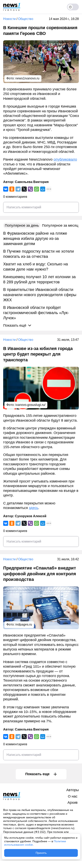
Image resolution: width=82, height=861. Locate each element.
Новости (9, 19)
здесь (33, 508)
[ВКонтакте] (5, 189)
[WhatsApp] (36, 189)
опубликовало (65, 159)
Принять (41, 852)
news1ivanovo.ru (27, 78)
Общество (25, 19)
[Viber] (30, 189)
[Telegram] (18, 189)
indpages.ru (23, 624)
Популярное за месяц (60, 225)
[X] (24, 189)
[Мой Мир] (42, 189)
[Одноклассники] (11, 189)
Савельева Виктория (32, 182)
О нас (72, 796)
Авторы (72, 790)
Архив (72, 803)
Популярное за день (22, 225)
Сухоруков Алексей (30, 516)
